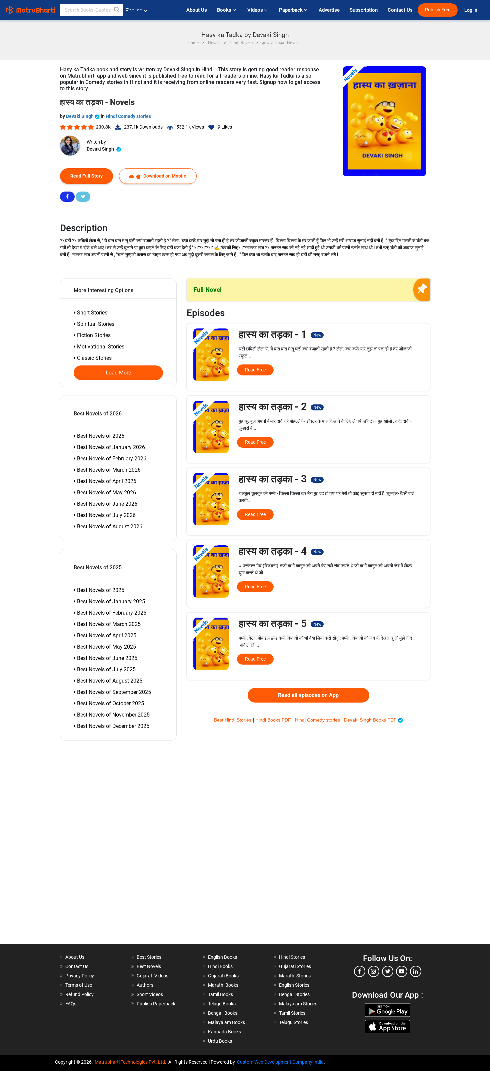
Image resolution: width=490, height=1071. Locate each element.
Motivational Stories (100, 346)
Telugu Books (222, 1003)
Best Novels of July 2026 (106, 515)
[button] (117, 10)
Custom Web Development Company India (280, 1062)
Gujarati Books (223, 975)
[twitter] (387, 971)
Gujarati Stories (295, 966)
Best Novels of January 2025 (110, 601)
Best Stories (149, 957)
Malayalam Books (226, 1022)
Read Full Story (86, 176)
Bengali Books (222, 1013)
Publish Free (437, 9)
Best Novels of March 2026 (108, 470)
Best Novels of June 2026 (106, 504)
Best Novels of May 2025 (106, 647)
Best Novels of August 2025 (109, 681)
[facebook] (359, 971)
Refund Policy (79, 994)
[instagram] (373, 971)
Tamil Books (220, 994)
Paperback (291, 10)
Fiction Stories (93, 335)
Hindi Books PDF (273, 720)
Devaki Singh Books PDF (371, 720)
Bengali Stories (294, 994)
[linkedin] (415, 971)
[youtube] (401, 971)
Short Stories (91, 312)
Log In (471, 10)
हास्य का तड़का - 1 (280, 334)
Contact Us (400, 10)
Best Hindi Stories (233, 720)
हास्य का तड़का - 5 (280, 623)
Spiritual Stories (95, 324)
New (317, 335)
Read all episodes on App (308, 695)
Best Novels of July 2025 (106, 669)
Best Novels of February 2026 (111, 458)
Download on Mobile (164, 176)
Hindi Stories (292, 957)
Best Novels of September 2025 (113, 692)
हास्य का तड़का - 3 (280, 479)
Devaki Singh (80, 116)
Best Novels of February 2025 (111, 613)
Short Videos (150, 994)
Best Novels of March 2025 (108, 624)
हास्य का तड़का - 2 (280, 406)
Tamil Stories (292, 1013)
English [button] (134, 10)
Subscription (364, 10)
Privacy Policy (79, 975)
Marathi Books (223, 985)
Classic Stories (94, 358)
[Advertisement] (98, 844)
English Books (222, 957)
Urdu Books (220, 1041)
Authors (145, 985)
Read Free (255, 369)
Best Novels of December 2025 (112, 726)
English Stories (294, 985)
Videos (255, 10)
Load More (118, 373)
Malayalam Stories (298, 1003)
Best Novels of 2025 (100, 590)
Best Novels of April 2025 (106, 635)
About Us (196, 10)
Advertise (329, 10)
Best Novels (149, 966)
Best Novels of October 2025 (110, 703)
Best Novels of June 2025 (106, 658)
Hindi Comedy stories (128, 116)
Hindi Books (220, 966)
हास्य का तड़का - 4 (280, 551)
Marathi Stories (295, 975)
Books (225, 10)
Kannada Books (224, 1031)
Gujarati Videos (152, 975)
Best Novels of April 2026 (106, 481)
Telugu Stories (293, 1022)
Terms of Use (78, 985)
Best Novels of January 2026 (110, 447)
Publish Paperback (156, 1003)
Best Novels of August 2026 (109, 526)
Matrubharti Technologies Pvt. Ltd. (131, 1062)
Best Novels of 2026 (100, 436)
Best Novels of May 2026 (106, 492)
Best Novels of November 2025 (113, 715)
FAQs (70, 1003)
